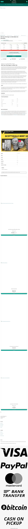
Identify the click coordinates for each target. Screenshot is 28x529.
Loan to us (2, 434)
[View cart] (26, 1)
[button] (2, 1)
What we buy (2, 433)
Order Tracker (2, 424)
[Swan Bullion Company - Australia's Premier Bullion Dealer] (14, 1)
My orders (2, 423)
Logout (1, 427)
